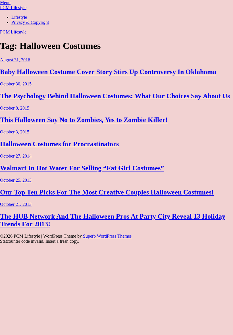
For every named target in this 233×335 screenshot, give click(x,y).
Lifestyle (19, 17)
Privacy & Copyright (30, 22)
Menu (5, 2)
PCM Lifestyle (13, 7)
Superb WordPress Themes (107, 236)
